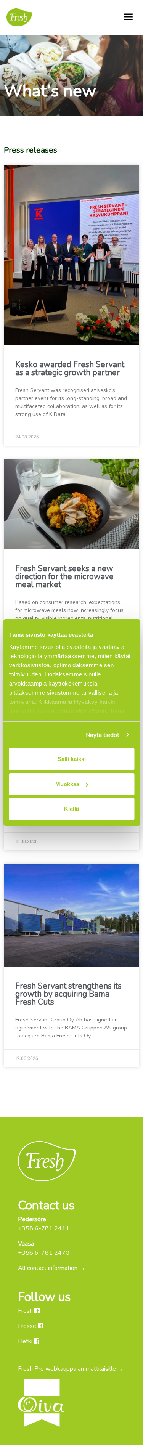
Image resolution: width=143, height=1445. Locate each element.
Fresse (28, 1326)
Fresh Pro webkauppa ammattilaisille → (71, 1369)
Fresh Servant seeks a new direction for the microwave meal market (64, 576)
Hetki (26, 1341)
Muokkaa (67, 784)
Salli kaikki (72, 759)
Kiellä (71, 809)
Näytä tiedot (102, 735)
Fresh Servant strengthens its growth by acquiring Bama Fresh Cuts (68, 994)
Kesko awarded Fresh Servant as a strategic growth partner (69, 368)
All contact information (47, 1268)
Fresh (26, 1311)
